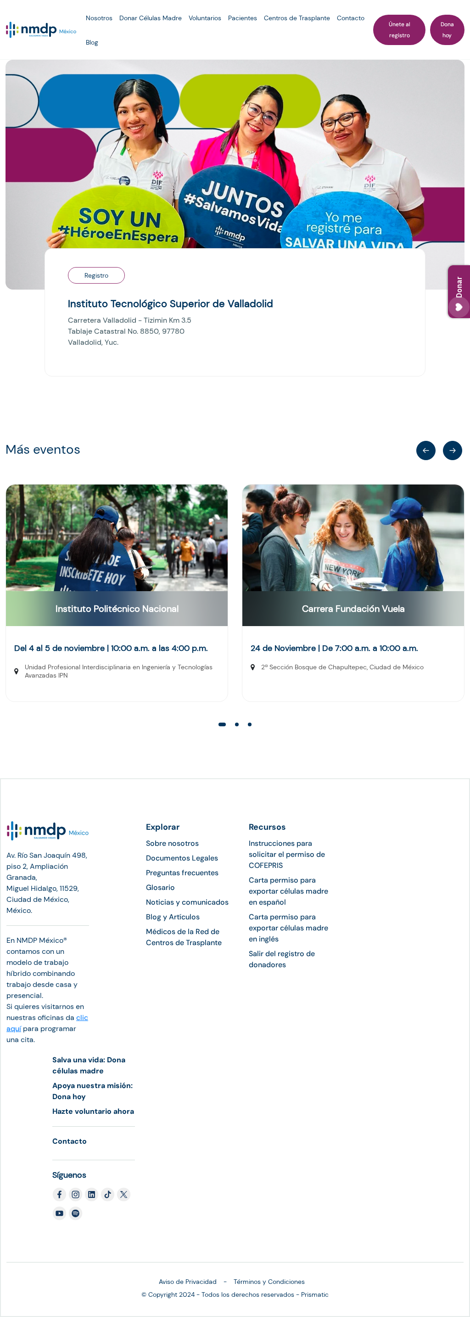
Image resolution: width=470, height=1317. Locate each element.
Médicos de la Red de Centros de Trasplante (184, 937)
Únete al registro (399, 30)
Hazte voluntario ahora (93, 1111)
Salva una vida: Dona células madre (88, 1065)
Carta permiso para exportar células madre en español (288, 891)
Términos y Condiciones (269, 1281)
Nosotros (99, 18)
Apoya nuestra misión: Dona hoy (92, 1091)
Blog (92, 42)
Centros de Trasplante (297, 18)
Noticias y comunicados (187, 902)
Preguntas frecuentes (182, 873)
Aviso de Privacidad (188, 1281)
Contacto (350, 18)
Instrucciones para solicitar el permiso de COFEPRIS (287, 854)
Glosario (160, 887)
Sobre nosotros (172, 843)
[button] (452, 450)
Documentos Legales (182, 858)
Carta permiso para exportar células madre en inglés (288, 928)
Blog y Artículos (173, 917)
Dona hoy (447, 30)
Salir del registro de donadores (282, 959)
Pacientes (242, 18)
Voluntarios (205, 18)
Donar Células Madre (150, 18)
